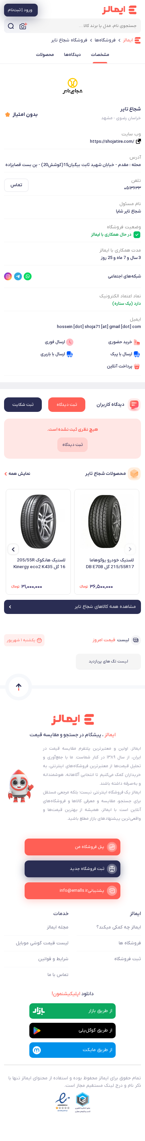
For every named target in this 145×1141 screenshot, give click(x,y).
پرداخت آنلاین (119, 366)
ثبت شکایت (22, 405)
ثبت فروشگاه (127, 959)
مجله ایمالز (57, 927)
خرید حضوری (120, 342)
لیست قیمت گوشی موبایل (42, 943)
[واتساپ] (28, 276)
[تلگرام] (18, 276)
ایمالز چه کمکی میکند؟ (118, 927)
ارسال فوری (55, 342)
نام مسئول (130, 204)
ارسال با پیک (121, 354)
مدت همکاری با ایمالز (120, 250)
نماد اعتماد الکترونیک (120, 296)
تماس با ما (58, 975)
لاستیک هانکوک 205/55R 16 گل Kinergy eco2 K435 (39, 563)
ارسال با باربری (52, 354)
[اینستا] (8, 276)
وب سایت (131, 134)
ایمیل (135, 319)
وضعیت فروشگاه (124, 227)
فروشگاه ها (130, 943)
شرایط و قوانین (53, 959)
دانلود (73, 993)
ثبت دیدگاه (67, 405)
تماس (16, 185)
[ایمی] (21, 786)
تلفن (136, 180)
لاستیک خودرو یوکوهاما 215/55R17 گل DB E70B (110, 563)
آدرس (135, 157)
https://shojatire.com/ (112, 141)
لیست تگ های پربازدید (108, 661)
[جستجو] (11, 26)
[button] (130, 549)
